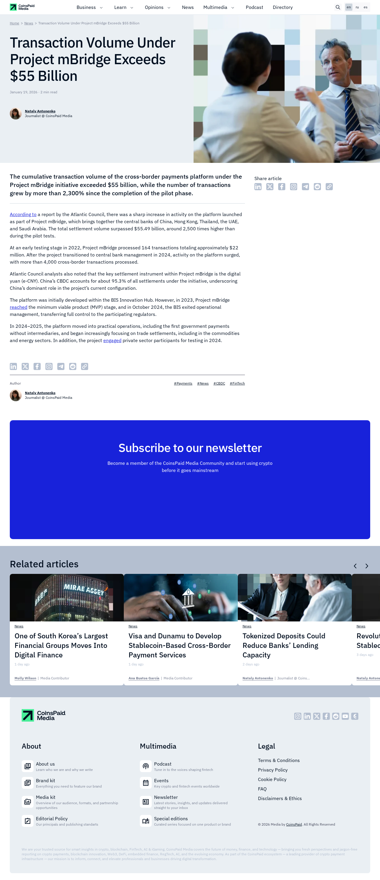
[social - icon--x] (316, 716)
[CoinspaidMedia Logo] (22, 7)
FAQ (262, 789)
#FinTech (237, 383)
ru (357, 7)
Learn (120, 7)
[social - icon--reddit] (335, 716)
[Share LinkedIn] (258, 186)
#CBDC (219, 383)
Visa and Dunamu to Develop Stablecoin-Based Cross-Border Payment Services (180, 645)
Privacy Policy (273, 770)
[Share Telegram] (305, 186)
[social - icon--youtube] (345, 716)
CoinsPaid (294, 824)
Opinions (154, 7)
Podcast (254, 7)
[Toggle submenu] (101, 7)
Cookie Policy (272, 779)
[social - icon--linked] (307, 716)
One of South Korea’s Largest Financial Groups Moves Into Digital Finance (61, 645)
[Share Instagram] (293, 186)
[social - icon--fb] (326, 716)
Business (86, 7)
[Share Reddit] (317, 186)
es (366, 7)
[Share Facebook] (281, 186)
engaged (112, 340)
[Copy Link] (329, 186)
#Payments (183, 383)
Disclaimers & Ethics (280, 798)
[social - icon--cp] (354, 716)
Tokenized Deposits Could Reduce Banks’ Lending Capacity (284, 645)
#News (203, 383)
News (188, 7)
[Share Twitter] (269, 186)
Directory (283, 7)
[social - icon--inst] (297, 716)
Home (14, 23)
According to (23, 214)
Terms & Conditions (279, 760)
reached (18, 307)
